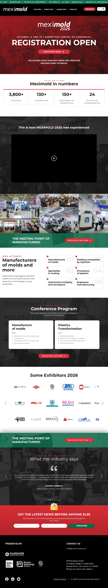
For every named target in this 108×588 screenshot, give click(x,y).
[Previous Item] (5, 403)
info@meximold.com (76, 548)
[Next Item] (103, 213)
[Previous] (6, 476)
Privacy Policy (60, 579)
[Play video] (54, 158)
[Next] (102, 476)
